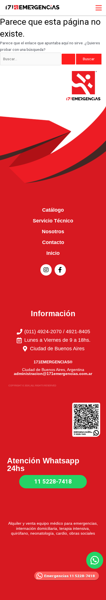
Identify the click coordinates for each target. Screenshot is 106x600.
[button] (94, 560)
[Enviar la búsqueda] (68, 59)
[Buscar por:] (38, 59)
